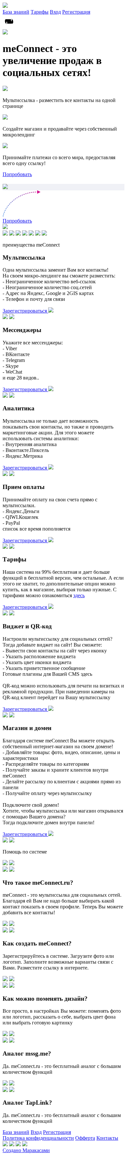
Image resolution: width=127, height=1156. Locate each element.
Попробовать (17, 174)
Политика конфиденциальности (38, 1138)
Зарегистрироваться (25, 311)
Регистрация (76, 12)
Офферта (85, 1138)
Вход (55, 12)
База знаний (16, 12)
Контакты (107, 1138)
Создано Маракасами (26, 1150)
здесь (79, 595)
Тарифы (40, 12)
